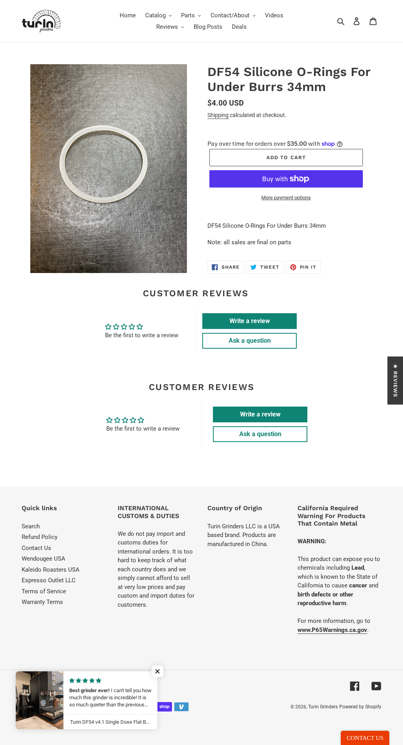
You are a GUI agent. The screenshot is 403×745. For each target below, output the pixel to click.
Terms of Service (44, 591)
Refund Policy (39, 537)
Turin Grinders (323, 707)
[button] (157, 671)
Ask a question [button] (250, 340)
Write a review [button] (249, 321)
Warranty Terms (42, 602)
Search (31, 526)
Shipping (218, 115)
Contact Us (36, 548)
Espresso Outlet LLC (49, 580)
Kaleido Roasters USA (50, 569)
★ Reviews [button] (395, 380)
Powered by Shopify (360, 707)
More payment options (286, 198)
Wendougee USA (43, 558)
